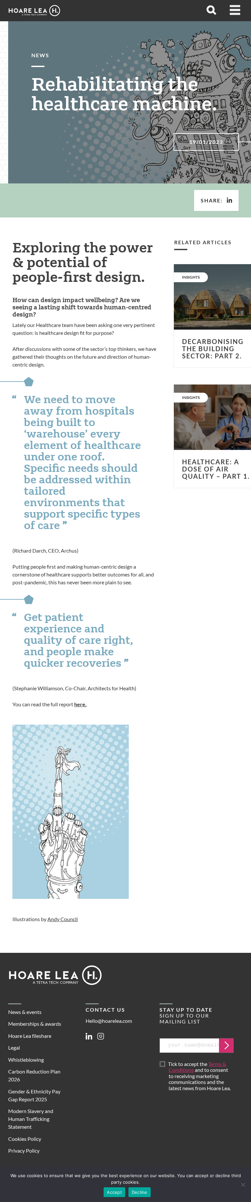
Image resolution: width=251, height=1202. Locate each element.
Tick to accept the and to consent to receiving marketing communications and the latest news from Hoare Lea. (200, 1076)
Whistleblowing (26, 1059)
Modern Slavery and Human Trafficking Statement (30, 1119)
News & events (25, 1012)
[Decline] (243, 1184)
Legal (14, 1047)
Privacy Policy (24, 1150)
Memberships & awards (34, 1024)
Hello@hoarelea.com (109, 1021)
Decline (139, 1192)
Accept (114, 1192)
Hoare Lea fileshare (29, 1036)
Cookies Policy (24, 1139)
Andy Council (62, 919)
